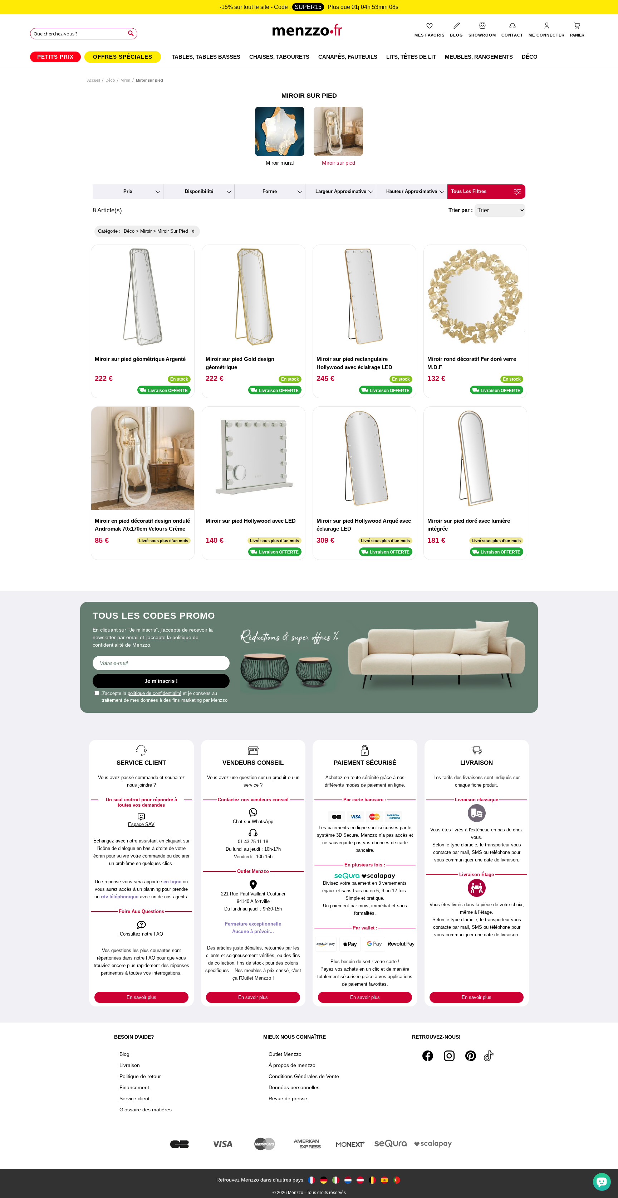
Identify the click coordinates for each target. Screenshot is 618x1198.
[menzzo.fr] (311, 1180)
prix (127, 191)
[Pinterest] (470, 1055)
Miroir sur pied (338, 163)
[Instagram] (449, 1055)
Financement (134, 1087)
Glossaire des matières (145, 1109)
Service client (134, 1098)
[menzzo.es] (384, 1180)
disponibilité (199, 191)
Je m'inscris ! (161, 681)
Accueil (93, 80)
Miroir (125, 80)
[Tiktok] (488, 1055)
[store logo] (309, 32)
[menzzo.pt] (396, 1180)
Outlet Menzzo (285, 1054)
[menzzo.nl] (348, 1180)
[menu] (309, 57)
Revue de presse (288, 1098)
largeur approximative (340, 191)
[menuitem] (55, 57)
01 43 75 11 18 (253, 841)
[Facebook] (427, 1055)
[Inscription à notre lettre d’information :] (161, 663)
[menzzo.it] (335, 1180)
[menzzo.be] (372, 1180)
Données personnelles (294, 1087)
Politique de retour (140, 1076)
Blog (124, 1054)
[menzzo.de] (323, 1180)
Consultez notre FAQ (141, 934)
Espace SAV (141, 824)
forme (270, 191)
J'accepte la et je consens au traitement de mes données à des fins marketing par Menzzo (164, 697)
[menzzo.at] (360, 1180)
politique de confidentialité (154, 693)
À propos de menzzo (292, 1065)
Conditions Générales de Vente (304, 1076)
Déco (110, 80)
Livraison (129, 1065)
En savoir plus (141, 997)
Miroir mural (280, 163)
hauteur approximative (411, 191)
